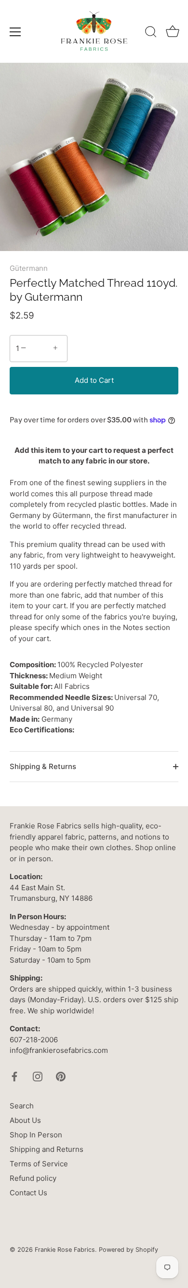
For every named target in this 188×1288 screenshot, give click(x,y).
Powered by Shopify (128, 1249)
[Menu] (15, 31)
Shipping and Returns (46, 1149)
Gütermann (29, 268)
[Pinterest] (61, 1075)
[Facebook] (14, 1075)
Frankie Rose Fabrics (65, 1249)
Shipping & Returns (43, 766)
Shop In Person (36, 1134)
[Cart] (172, 33)
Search (22, 1105)
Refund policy (33, 1178)
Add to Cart (94, 380)
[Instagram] (37, 1075)
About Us (25, 1120)
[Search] (150, 33)
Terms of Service (39, 1163)
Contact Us (28, 1192)
